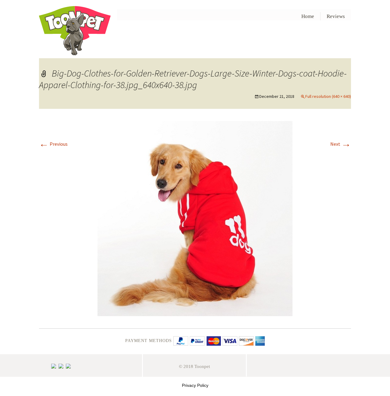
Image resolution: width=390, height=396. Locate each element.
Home (307, 16)
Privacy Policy (195, 385)
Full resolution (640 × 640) (328, 96)
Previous (53, 144)
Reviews (336, 16)
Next (340, 144)
